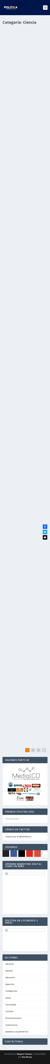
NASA (38, 492)
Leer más (11, 90)
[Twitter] (45, 532)
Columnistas (11, 1025)
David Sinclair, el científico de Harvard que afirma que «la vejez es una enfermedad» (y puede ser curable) (22, 592)
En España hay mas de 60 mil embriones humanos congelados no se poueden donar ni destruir (24, 336)
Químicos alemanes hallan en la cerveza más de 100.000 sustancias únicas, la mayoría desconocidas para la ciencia (24, 706)
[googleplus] (37, 853)
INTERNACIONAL (11, 224)
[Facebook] (13, 853)
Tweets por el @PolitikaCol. (18, 836)
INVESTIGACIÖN (11, 718)
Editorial (9, 964)
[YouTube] (29, 853)
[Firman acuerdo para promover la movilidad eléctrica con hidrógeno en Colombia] (25, 266)
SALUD (38, 395)
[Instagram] (21, 853)
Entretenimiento (13, 1018)
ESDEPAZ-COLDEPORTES (16, 1031)
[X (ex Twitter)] (5, 853)
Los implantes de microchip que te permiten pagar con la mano (24, 437)
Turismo (9, 1011)
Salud (8, 998)
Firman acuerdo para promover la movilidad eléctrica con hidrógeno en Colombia (25, 286)
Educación (10, 977)
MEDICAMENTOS (11, 148)
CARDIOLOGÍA (35, 70)
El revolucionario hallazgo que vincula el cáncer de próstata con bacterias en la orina (24, 388)
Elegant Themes (24, 1054)
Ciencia (8, 73)
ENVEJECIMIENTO (11, 603)
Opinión (9, 970)
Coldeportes (11, 991)
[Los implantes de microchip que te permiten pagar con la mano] (25, 428)
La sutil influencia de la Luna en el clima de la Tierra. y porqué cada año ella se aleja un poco (24, 484)
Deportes (9, 984)
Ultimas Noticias (18, 73)
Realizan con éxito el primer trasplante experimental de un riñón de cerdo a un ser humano (23, 537)
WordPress (27, 1057)
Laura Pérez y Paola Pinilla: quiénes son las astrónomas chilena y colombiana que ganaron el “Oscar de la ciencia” (24, 212)
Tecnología (10, 1004)
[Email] (45, 537)
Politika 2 (12, 70)
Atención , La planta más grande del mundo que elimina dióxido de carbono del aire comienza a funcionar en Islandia (24, 650)
